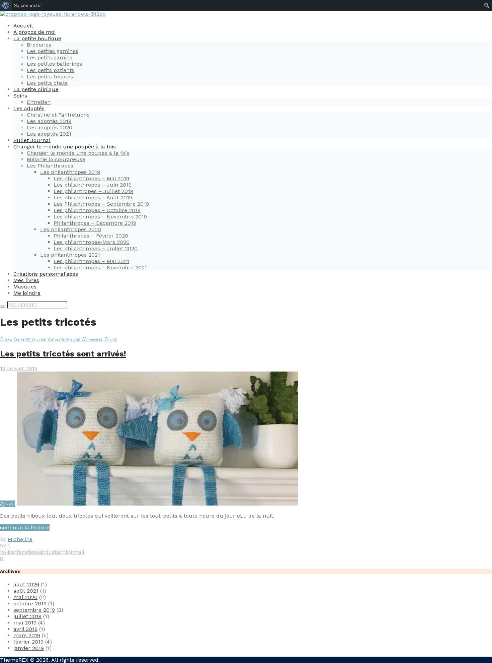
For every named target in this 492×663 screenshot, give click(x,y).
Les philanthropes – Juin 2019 (93, 185)
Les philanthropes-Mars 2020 (92, 242)
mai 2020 (25, 597)
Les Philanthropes (50, 165)
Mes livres (26, 280)
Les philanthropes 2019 (70, 172)
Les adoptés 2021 (49, 134)
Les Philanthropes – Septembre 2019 (101, 204)
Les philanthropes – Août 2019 (93, 197)
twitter (8, 552)
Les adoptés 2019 (49, 121)
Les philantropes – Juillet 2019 (93, 191)
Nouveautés (92, 339)
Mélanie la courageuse (56, 159)
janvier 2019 (28, 648)
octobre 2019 (30, 603)
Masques (24, 286)
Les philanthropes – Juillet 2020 (96, 248)
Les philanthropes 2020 (70, 229)
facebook (28, 552)
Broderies (39, 45)
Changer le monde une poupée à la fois (64, 146)
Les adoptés (29, 108)
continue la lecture (25, 527)
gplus (47, 552)
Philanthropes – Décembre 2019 (95, 223)
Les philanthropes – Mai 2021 (91, 261)
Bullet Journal (32, 140)
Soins (20, 95)
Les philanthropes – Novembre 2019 (100, 216)
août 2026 (26, 584)
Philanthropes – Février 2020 (91, 236)
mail (78, 552)
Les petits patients (50, 70)
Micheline (20, 539)
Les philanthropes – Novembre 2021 (100, 267)
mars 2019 (26, 635)
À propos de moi (34, 32)
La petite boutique (37, 38)
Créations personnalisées (45, 274)
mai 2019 (24, 622)
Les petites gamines (52, 51)
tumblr (64, 552)
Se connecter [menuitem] (28, 5)
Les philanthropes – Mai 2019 (91, 178)
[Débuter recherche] (2, 307)
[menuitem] (6, 5)
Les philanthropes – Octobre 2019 (97, 210)
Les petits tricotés (50, 76)
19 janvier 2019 (18, 368)
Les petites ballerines (54, 64)
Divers (5, 339)
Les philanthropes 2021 (70, 255)
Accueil (23, 25)
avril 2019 (25, 629)
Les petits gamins (49, 57)
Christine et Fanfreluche (58, 115)
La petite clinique (36, 89)
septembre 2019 (34, 610)
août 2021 (25, 591)
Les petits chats (47, 83)
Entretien (39, 102)
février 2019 (28, 642)
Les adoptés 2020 (49, 127)
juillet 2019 (27, 616)
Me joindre (26, 293)
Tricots (110, 339)
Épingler (7, 504)
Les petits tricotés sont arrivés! (63, 353)
